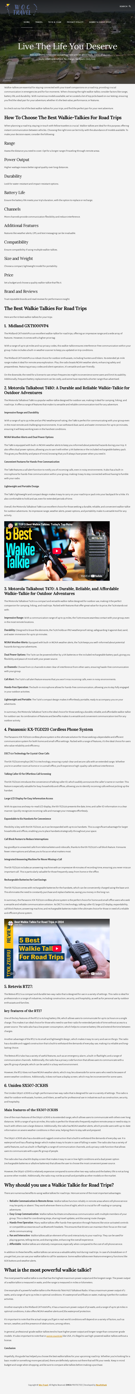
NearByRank (101, 1385)
